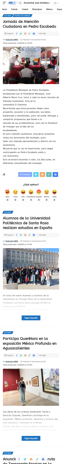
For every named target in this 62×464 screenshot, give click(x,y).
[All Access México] (13, 3)
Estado (7, 15)
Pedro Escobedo (22, 15)
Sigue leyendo (31, 318)
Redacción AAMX (12, 40)
